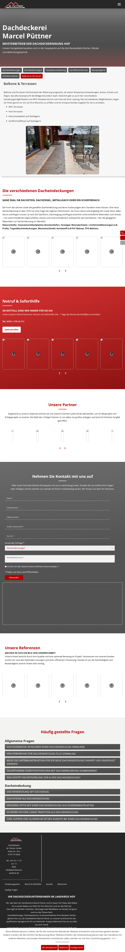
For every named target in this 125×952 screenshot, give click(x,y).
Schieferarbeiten (10, 76)
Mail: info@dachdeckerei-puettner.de (14, 870)
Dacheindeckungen (11, 70)
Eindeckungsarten (12, 884)
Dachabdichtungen (33, 70)
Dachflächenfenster (78, 70)
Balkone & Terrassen (31, 76)
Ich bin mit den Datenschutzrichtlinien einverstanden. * (33, 566)
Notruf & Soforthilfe (33, 884)
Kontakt (49, 884)
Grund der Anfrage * (14, 543)
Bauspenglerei (98, 70)
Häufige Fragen (11, 890)
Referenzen (62, 884)
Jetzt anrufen (11, 329)
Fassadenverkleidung (56, 70)
